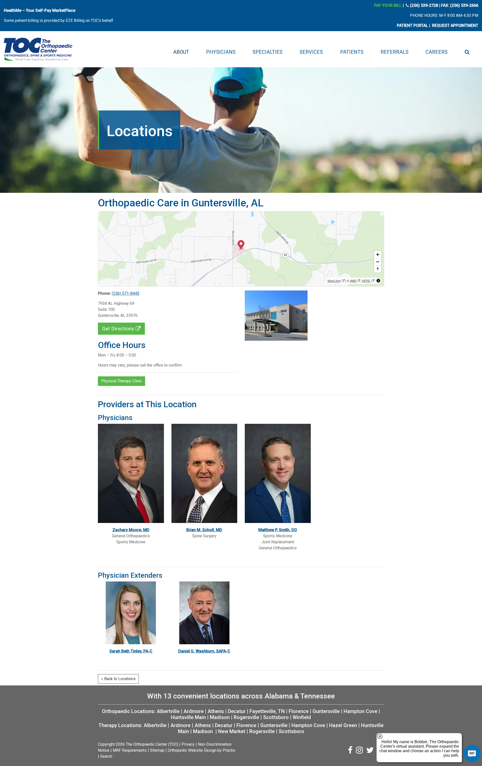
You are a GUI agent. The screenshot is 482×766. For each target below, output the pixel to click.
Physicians (220, 52)
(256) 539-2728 (424, 5)
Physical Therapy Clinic (121, 381)
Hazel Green (343, 725)
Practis (229, 750)
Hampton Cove (360, 711)
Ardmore (194, 711)
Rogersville (246, 717)
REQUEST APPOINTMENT (455, 25)
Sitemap (157, 750)
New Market (231, 731)
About (181, 52)
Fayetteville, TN (267, 711)
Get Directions (118, 329)
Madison (220, 717)
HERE (366, 280)
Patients (352, 52)
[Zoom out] (377, 261)
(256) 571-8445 (125, 293)
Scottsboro (276, 717)
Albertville (168, 711)
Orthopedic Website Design (192, 750)
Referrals (394, 52)
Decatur (237, 711)
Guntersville (326, 711)
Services (311, 52)
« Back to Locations (118, 678)
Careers (437, 52)
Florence (299, 711)
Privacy (188, 744)
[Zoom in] (377, 254)
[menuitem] (181, 52)
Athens (216, 711)
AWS (353, 280)
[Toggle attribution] (378, 281)
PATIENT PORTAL (412, 25)
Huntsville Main (188, 717)
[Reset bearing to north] (377, 269)
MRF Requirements (130, 750)
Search (106, 756)
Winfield (302, 717)
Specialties (267, 52)
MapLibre (334, 280)
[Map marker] (241, 245)
